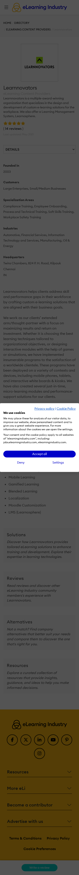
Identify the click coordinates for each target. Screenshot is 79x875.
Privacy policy (44, 409)
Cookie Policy (66, 409)
